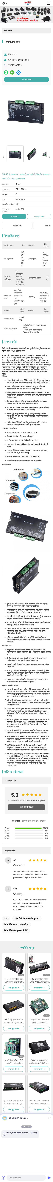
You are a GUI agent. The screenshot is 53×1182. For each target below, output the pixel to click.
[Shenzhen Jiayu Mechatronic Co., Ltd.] (27, 3)
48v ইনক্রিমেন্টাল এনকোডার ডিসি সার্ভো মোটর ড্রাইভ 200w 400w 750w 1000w (14, 1021)
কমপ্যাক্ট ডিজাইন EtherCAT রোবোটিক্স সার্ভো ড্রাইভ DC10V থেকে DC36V (13, 1062)
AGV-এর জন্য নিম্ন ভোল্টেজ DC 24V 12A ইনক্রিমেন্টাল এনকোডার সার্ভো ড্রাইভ (39, 980)
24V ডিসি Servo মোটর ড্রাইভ (26, 918)
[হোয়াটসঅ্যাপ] (6, 72)
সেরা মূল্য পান (14, 216)
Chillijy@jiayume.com (18, 60)
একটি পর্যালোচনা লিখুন (26, 807)
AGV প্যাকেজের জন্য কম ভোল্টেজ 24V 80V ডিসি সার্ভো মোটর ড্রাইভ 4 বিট (39, 1062)
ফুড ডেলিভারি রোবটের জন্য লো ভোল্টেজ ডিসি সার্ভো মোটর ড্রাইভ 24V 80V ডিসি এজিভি (14, 1102)
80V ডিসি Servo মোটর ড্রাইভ (16, 924)
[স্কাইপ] (18, 72)
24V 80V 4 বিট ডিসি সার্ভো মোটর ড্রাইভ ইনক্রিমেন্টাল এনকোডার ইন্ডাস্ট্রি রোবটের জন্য (39, 1102)
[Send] (49, 1178)
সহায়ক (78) (20, 865)
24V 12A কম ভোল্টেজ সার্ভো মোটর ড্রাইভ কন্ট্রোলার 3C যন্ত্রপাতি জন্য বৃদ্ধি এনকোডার (13, 980)
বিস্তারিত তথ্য (17, 225)
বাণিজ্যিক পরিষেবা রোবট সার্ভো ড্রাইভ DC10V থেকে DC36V (39, 1021)
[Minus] (49, 1118)
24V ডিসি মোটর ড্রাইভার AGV (16, 930)
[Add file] (3, 1178)
